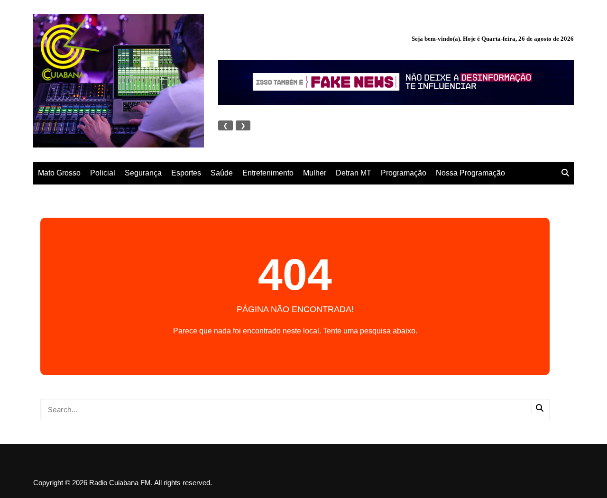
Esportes (186, 173)
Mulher (314, 173)
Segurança (143, 173)
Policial (102, 173)
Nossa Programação (470, 173)
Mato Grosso (59, 173)
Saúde (222, 173)
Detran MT (353, 173)
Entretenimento (268, 173)
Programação (403, 173)
